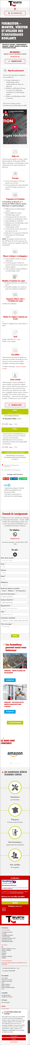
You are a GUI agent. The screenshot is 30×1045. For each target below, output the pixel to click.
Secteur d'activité (7, 600)
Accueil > (13, 44)
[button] (15, 9)
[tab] (15, 411)
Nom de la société (7, 558)
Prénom (3, 570)
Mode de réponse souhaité (10, 588)
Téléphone (4, 582)
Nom (3, 564)
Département (5, 606)
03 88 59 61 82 (15, 56)
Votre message (6, 624)
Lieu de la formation (8, 594)
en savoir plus (10, 680)
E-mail (4, 591)
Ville (2, 612)
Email (3, 576)
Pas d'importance (21, 591)
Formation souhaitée (8, 618)
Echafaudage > (21, 44)
